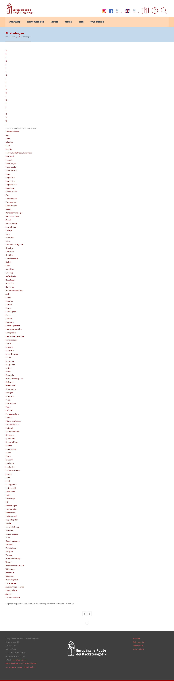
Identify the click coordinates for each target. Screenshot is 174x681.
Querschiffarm (11, 442)
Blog (81, 21)
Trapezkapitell (11, 520)
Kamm (8, 297)
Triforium (9, 530)
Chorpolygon (11, 198)
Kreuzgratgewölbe (13, 329)
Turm (7, 537)
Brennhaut (9, 188)
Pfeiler (8, 407)
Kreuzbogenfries (12, 325)
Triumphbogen (11, 534)
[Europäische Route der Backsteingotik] (19, 13)
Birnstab (9, 160)
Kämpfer (9, 301)
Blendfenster (11, 167)
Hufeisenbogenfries (14, 290)
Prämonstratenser (13, 421)
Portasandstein (12, 414)
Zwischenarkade (12, 597)
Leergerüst (10, 364)
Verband (9, 544)
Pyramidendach (12, 431)
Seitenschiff (10, 488)
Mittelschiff (10, 385)
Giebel (8, 262)
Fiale (7, 234)
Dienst (8, 220)
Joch (7, 294)
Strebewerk (10, 512)
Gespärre (9, 248)
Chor (7, 195)
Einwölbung (10, 227)
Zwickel (8, 594)
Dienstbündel (11, 223)
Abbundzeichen (12, 131)
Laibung (9, 347)
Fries (7, 241)
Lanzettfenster (11, 354)
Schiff (7, 481)
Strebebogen (10, 37)
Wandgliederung (12, 558)
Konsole (8, 318)
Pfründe (8, 410)
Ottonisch (9, 396)
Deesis (8, 209)
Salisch (8, 474)
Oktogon (9, 393)
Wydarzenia (97, 21)
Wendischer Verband (14, 565)
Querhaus (9, 435)
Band (7, 146)
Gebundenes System (14, 244)
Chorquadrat (11, 202)
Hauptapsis (10, 280)
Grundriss (9, 269)
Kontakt (136, 638)
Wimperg (9, 576)
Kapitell (8, 304)
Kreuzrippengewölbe (14, 336)
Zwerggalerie (11, 590)
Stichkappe (10, 498)
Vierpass (9, 551)
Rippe (8, 456)
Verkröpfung (10, 548)
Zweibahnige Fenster (14, 587)
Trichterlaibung (12, 527)
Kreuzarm (9, 322)
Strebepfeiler (11, 509)
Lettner (8, 368)
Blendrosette (11, 170)
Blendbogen (10, 163)
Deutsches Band (12, 216)
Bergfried (9, 156)
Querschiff (10, 438)
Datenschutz (138, 649)
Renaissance (10, 449)
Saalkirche (10, 467)
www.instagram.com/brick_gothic (20, 667)
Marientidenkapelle (14, 378)
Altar (7, 135)
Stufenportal (11, 516)
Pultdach (9, 428)
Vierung (9, 555)
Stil (6, 502)
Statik (7, 495)
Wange (8, 562)
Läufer (8, 357)
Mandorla (9, 375)
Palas (7, 400)
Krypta (8, 343)
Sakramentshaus (12, 470)
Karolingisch (10, 311)
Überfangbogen (12, 541)
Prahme (8, 417)
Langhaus (9, 350)
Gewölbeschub (11, 258)
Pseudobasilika (12, 424)
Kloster (8, 315)
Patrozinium (10, 403)
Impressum (138, 645)
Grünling (9, 273)
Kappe (8, 308)
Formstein (9, 237)
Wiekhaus (9, 572)
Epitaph (8, 230)
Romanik (9, 460)
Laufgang (9, 361)
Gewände (9, 251)
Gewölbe (9, 255)
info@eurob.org (19, 660)
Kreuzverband (11, 340)
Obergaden (10, 389)
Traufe (8, 523)
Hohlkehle (9, 287)
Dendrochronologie (13, 213)
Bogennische (11, 184)
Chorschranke (11, 206)
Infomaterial (138, 642)
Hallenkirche (10, 276)
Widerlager (10, 569)
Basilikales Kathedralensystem (18, 153)
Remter (8, 445)
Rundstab (9, 463)
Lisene (8, 371)
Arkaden (9, 142)
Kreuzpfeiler (10, 333)
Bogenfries (10, 181)
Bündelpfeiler (11, 191)
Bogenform (10, 177)
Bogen (8, 174)
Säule (7, 477)
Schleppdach (11, 484)
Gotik (7, 266)
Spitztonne (10, 491)
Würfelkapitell (11, 580)
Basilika (8, 149)
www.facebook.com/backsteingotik (21, 663)
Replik (8, 453)
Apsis (7, 138)
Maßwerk (9, 382)
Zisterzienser (11, 583)
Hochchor (9, 283)
